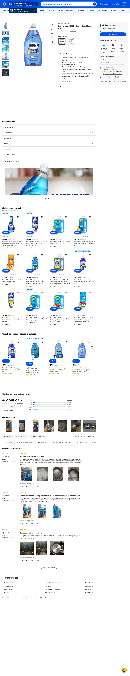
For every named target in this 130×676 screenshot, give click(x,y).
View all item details (66, 81)
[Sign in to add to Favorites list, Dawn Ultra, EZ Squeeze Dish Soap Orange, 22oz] (18, 255)
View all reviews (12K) (49, 567)
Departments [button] (7, 10)
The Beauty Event (81, 10)
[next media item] (52, 42)
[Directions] (93, 138)
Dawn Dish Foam (90, 582)
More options (113, 60)
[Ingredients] (93, 149)
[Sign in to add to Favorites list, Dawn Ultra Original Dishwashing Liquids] (42, 341)
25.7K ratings (73, 31)
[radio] (61, 41)
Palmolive (88, 589)
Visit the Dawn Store (63, 23)
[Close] (35, 10)
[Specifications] (93, 132)
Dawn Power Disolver (10, 582)
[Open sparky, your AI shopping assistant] (124, 670)
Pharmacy (60, 10)
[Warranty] (93, 143)
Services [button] (19, 10)
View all (92, 417)
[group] (67, 31)
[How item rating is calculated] (20, 406)
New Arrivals (69, 10)
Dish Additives (89, 592)
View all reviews (8, 410)
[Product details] (93, 127)
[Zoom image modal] (52, 33)
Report (38, 486)
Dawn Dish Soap (8, 586)
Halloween (43, 10)
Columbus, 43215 (109, 56)
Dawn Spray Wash (9, 589)
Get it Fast (51, 10)
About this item (8, 121)
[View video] (52, 38)
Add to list (108, 81)
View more (48, 328)
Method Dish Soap (50, 592)
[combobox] (69, 4)
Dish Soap (6, 592)
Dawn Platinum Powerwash (52, 589)
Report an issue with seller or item (112, 74)
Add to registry (122, 81)
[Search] (94, 4)
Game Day (92, 10)
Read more (23, 464)
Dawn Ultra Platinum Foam (52, 582)
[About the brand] (93, 154)
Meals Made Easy (103, 10)
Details (117, 77)
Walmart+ (113, 10)
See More (48, 199)
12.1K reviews (20, 403)
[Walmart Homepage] (4, 4)
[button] (104, 4)
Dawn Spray (48, 586)
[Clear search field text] (90, 4)
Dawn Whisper (89, 586)
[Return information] (112, 31)
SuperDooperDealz (108, 69)
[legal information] (115, 28)
